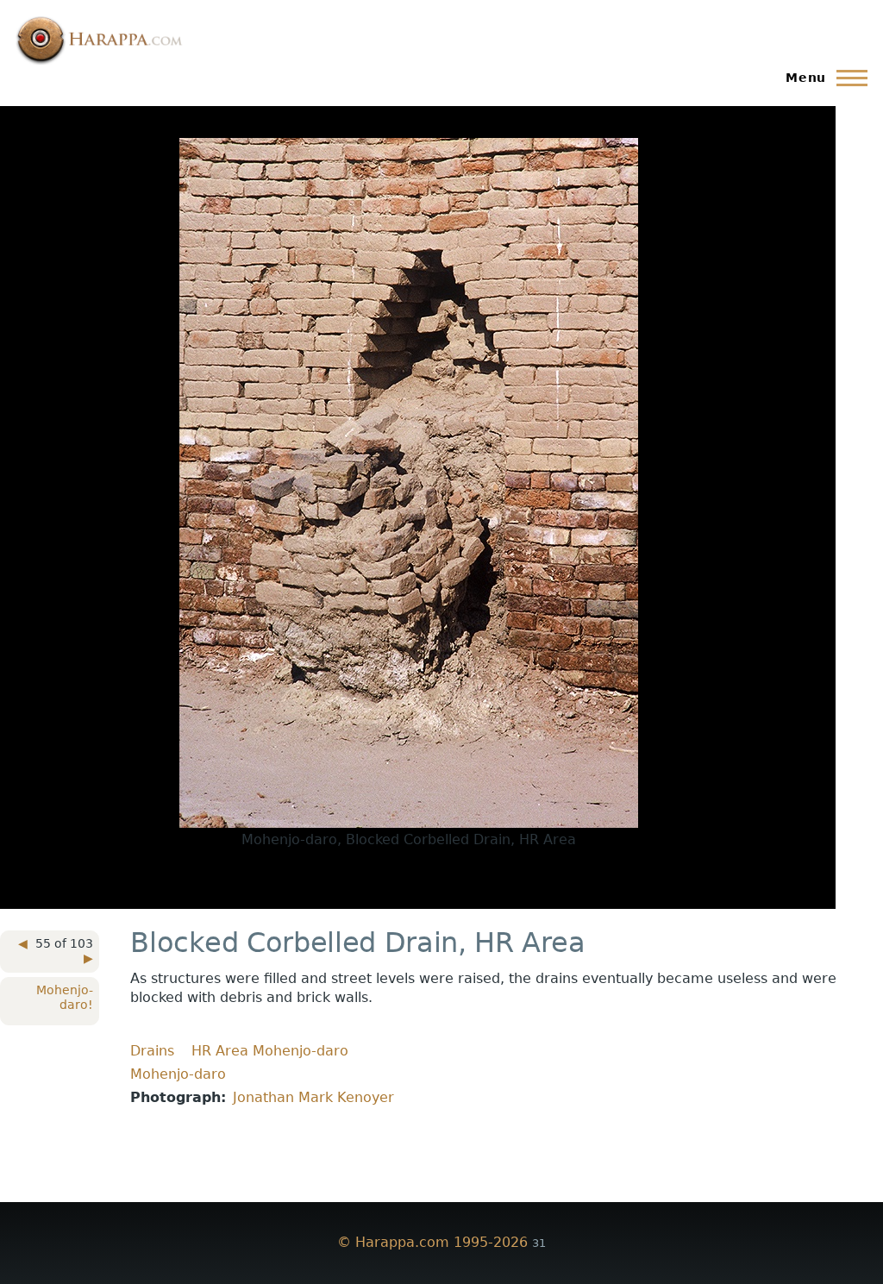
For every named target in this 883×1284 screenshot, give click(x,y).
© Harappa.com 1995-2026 (432, 1242)
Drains (152, 1051)
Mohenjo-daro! (64, 997)
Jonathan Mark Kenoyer (313, 1097)
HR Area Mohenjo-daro (269, 1051)
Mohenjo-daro (178, 1074)
